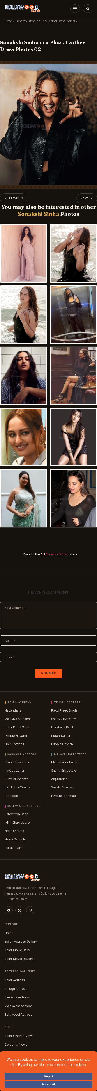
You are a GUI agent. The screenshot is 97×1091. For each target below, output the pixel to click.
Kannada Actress (17, 997)
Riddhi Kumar (60, 735)
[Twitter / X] (19, 910)
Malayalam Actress (19, 1006)
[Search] (87, 8)
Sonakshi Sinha (38, 214)
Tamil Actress (15, 980)
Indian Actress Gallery (21, 941)
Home (8, 21)
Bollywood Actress (18, 1014)
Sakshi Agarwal (62, 787)
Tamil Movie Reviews (20, 959)
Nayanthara (13, 710)
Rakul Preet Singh (17, 727)
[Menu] (75, 8)
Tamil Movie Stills (17, 950)
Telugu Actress (16, 988)
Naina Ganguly (15, 839)
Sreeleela (12, 795)
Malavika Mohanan (18, 719)
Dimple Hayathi (16, 735)
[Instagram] (30, 910)
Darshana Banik (62, 727)
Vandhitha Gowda (17, 787)
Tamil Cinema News (19, 1036)
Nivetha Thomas (63, 795)
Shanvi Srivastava (64, 719)
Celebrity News (16, 1044)
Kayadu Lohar (14, 770)
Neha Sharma (14, 831)
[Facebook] (9, 910)
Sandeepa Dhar (16, 814)
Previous (16, 198)
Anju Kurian (59, 779)
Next (84, 198)
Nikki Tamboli (14, 744)
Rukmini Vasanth (16, 779)
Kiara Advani (13, 847)
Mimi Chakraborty (17, 822)
